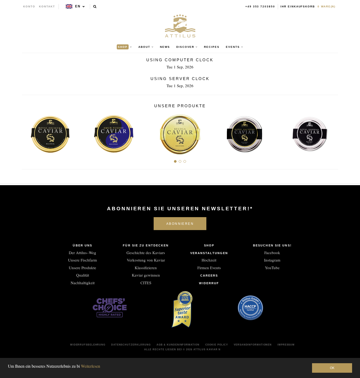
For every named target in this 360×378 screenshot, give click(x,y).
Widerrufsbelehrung (87, 344)
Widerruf (209, 283)
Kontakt (47, 6)
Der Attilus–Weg (82, 252)
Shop (209, 245)
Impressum (286, 344)
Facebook (272, 252)
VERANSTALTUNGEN (209, 253)
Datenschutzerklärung (131, 344)
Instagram (272, 260)
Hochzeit (209, 260)
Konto (29, 6)
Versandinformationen (253, 344)
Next (332, 132)
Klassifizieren (146, 267)
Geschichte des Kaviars (146, 252)
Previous (28, 132)
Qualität (82, 275)
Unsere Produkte (82, 267)
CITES (145, 282)
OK (332, 368)
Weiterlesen (90, 366)
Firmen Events (209, 267)
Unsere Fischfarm (82, 260)
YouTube (272, 267)
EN (78, 6)
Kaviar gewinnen (146, 275)
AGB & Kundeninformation (178, 344)
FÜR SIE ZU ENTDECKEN (146, 245)
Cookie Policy (216, 344)
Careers (209, 275)
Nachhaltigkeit (83, 282)
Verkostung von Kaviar (146, 260)
